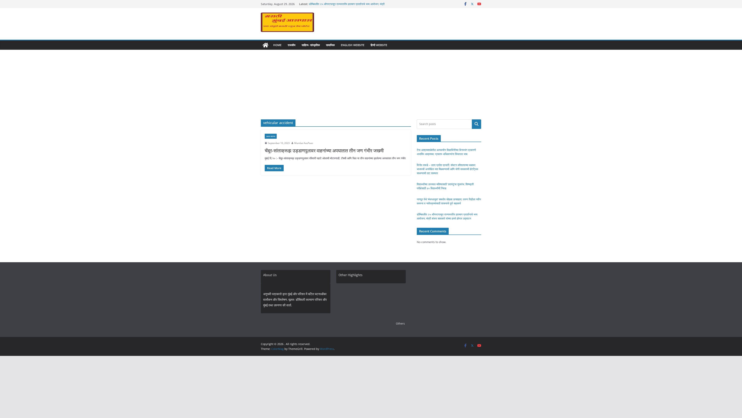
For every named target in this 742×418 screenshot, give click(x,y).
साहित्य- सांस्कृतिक (311, 45)
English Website (352, 45)
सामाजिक (330, 45)
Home (277, 45)
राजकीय (291, 45)
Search (476, 124)
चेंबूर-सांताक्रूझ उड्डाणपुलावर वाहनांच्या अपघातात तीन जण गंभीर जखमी (324, 150)
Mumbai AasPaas (303, 143)
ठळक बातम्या (270, 136)
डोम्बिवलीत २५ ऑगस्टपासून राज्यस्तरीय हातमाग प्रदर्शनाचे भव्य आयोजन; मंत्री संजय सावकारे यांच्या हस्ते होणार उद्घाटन (347, 6)
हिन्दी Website (379, 45)
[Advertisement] (371, 90)
